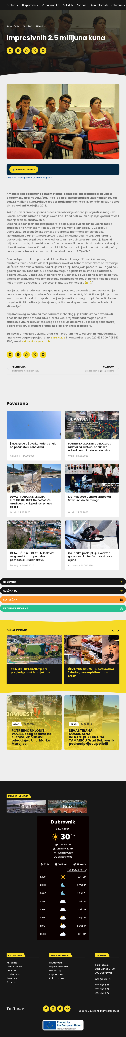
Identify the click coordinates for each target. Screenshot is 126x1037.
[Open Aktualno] (17, 5)
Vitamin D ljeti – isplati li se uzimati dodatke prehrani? (87, 670)
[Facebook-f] (46, 1008)
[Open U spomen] (37, 5)
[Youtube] (67, 1008)
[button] (10, 50)
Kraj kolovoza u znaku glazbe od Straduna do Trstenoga (89, 498)
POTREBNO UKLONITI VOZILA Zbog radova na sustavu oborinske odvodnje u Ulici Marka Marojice (89, 447)
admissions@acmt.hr (36, 341)
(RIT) (88, 283)
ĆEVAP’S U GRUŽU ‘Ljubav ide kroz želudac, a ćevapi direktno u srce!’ (34, 672)
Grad (71, 455)
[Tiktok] (60, 1008)
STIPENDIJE (58, 337)
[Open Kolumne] (124, 5)
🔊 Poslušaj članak (24, 169)
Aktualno (40, 26)
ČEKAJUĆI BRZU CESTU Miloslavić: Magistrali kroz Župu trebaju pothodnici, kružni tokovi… (32, 556)
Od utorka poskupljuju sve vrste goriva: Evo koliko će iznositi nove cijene (90, 556)
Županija (14, 565)
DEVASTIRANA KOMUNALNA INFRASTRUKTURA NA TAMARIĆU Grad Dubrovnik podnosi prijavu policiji (31, 502)
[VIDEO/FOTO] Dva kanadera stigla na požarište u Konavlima (33, 445)
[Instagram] (53, 1008)
